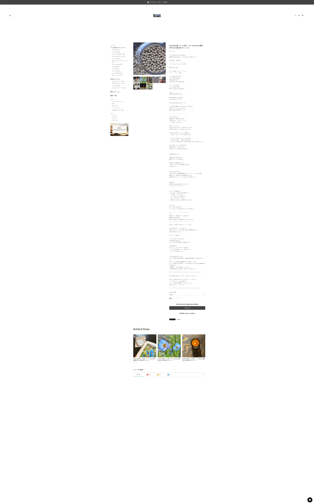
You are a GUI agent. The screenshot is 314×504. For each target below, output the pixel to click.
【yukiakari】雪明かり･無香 (118, 54)
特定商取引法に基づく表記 (118, 110)
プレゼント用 (172, 292)
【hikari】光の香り (116, 71)
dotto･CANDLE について (118, 101)
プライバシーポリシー (117, 107)
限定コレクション (115, 91)
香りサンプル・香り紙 (117, 75)
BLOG (113, 103)
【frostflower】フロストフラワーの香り (120, 61)
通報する (179, 319)
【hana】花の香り (116, 49)
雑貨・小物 (113, 95)
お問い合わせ (115, 105)
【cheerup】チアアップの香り (119, 87)
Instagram (114, 115)
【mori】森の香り (116, 52)
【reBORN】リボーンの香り (118, 83)
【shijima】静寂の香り (117, 64)
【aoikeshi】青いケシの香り (118, 56)
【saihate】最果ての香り (117, 73)
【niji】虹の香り (116, 68)
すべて (138, 374)
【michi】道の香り (116, 58)
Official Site (115, 120)
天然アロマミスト (115, 79)
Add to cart (187, 308)
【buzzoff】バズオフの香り (118, 81)
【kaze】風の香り (116, 66)
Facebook (114, 118)
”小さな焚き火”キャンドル (117, 47)
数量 (170, 298)
